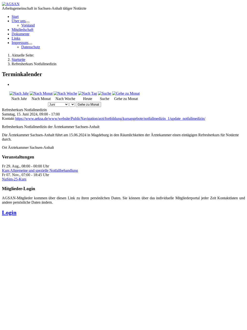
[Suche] (104, 93)
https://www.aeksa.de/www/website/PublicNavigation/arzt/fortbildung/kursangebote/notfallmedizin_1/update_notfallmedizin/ (110, 118)
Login (9, 212)
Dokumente (20, 34)
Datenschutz (30, 47)
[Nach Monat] (41, 93)
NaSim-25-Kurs (14, 179)
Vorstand (28, 25)
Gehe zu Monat (88, 104)
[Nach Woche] (65, 93)
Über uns (19, 21)
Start (15, 16)
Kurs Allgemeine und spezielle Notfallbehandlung (40, 170)
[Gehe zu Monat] (126, 93)
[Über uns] (27, 22)
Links (16, 38)
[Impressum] (30, 44)
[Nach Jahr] (19, 93)
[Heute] (87, 93)
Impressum (20, 43)
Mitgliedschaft (22, 30)
